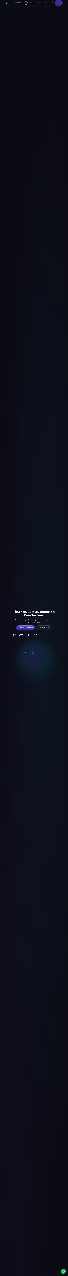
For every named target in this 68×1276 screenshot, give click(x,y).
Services (20, 3)
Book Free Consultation (26, 627)
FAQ (53, 3)
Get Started (58, 3)
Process (40, 3)
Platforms (33, 3)
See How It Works (44, 627)
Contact (47, 3)
